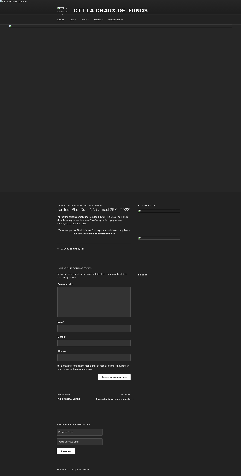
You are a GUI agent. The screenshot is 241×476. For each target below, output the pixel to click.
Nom (60, 322)
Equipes (74, 249)
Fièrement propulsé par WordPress (73, 469)
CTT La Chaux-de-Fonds (110, 11)
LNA (82, 249)
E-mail (61, 336)
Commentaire (65, 284)
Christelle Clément (90, 206)
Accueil (60, 19)
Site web (62, 351)
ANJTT (64, 249)
